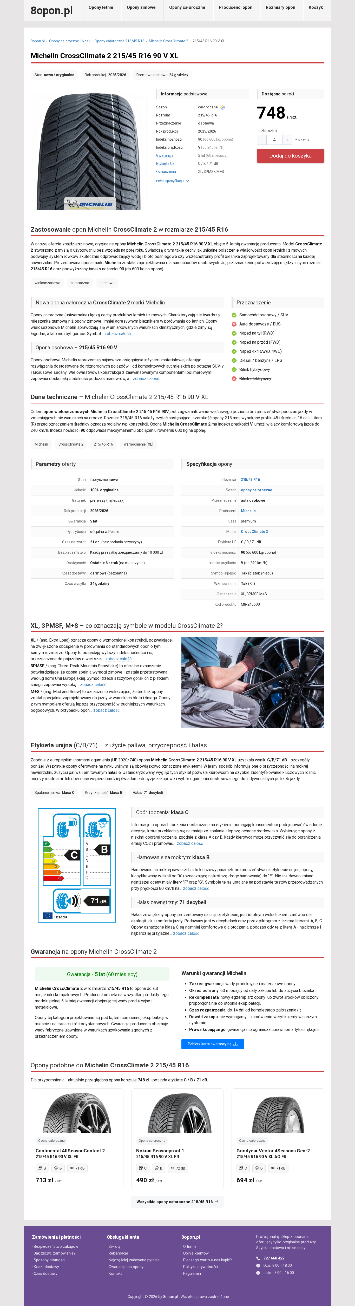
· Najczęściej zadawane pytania (133, 1260)
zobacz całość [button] (117, 333)
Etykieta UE (165, 163)
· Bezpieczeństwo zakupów (55, 1246)
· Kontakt (114, 1273)
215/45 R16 (250, 480)
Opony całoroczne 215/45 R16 (119, 41)
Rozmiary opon (280, 7)
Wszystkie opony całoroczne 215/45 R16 (174, 1201)
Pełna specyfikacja (171, 181)
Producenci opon (235, 7)
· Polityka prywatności (199, 1267)
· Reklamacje (117, 1253)
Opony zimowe (141, 7)
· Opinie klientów (195, 1253)
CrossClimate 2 (254, 532)
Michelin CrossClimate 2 (168, 41)
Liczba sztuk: (267, 131)
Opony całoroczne (187, 7)
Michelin (248, 511)
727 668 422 (274, 1258)
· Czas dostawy (44, 1273)
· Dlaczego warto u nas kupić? (206, 1260)
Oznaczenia (166, 171)
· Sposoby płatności (48, 1260)
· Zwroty (114, 1246)
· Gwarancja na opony (125, 1267)
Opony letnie (101, 7)
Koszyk (316, 7)
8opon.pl (51, 10)
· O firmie (188, 1246)
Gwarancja (165, 155)
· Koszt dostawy (45, 1267)
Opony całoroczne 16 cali (69, 41)
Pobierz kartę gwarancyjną (210, 1044)
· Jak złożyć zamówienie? (53, 1253)
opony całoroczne (256, 490)
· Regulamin (191, 1273)
